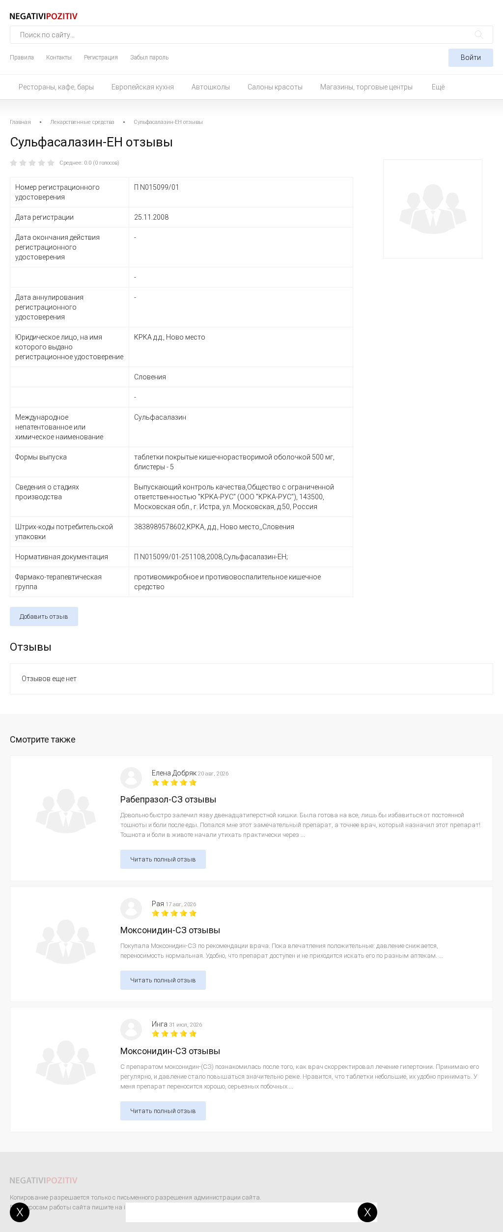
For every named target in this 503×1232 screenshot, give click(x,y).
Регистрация (101, 57)
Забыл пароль (149, 57)
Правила (22, 57)
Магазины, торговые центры (366, 87)
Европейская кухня (143, 87)
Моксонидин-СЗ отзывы (170, 930)
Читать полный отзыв (163, 859)
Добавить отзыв (44, 616)
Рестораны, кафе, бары (56, 87)
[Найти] (479, 34)
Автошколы (211, 87)
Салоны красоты (275, 87)
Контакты (59, 57)
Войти (471, 57)
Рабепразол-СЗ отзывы (168, 799)
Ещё (438, 87)
